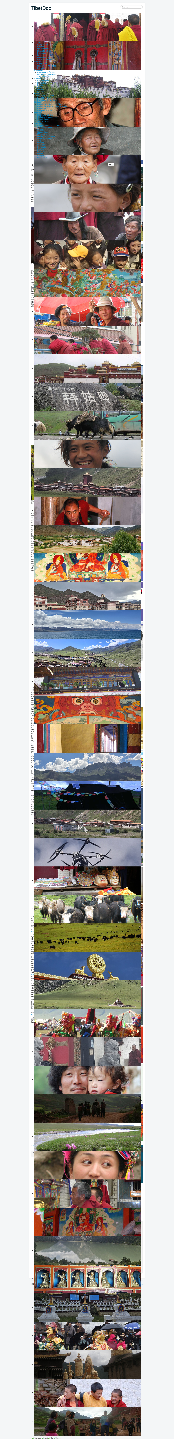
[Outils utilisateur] (111, 164)
